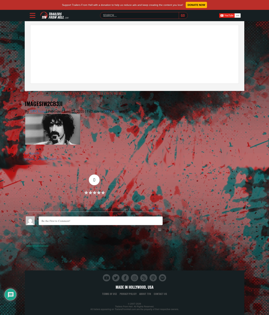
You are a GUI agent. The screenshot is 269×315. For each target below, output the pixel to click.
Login (158, 208)
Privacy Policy (128, 294)
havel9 (34, 153)
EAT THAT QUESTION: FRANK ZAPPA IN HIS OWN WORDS (75, 93)
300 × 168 (111, 111)
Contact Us (160, 294)
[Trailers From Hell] (44, 15)
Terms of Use (109, 294)
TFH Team (38, 111)
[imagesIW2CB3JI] (53, 129)
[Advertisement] (134, 54)
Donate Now (196, 4)
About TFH (145, 294)
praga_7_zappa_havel (41, 158)
